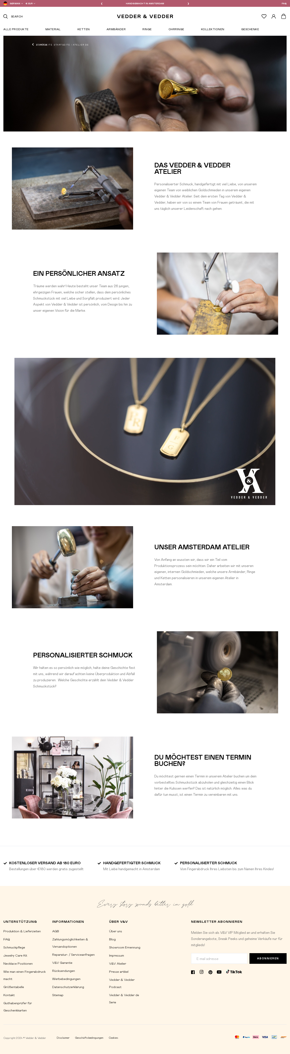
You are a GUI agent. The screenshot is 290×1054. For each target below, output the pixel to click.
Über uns (115, 931)
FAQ (284, 3)
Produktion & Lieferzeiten (22, 931)
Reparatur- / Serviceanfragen (73, 954)
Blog (112, 939)
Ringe (147, 30)
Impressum (116, 955)
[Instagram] (201, 971)
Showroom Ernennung (124, 947)
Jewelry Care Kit (15, 955)
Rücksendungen (63, 970)
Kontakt (9, 995)
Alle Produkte (16, 30)
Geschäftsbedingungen (89, 1037)
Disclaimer (63, 1037)
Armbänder (116, 30)
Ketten (83, 30)
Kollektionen (212, 30)
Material (53, 30)
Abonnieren (268, 958)
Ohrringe (176, 30)
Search (17, 16)
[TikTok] (234, 971)
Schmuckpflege (14, 947)
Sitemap (57, 995)
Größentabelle (13, 987)
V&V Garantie (62, 962)
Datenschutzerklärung (68, 987)
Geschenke (250, 30)
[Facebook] (193, 971)
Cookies (113, 1037)
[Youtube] (219, 971)
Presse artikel (118, 971)
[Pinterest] (210, 971)
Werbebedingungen (66, 979)
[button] (12, 3)
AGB (55, 931)
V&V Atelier (117, 963)
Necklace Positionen (18, 963)
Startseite (62, 44)
